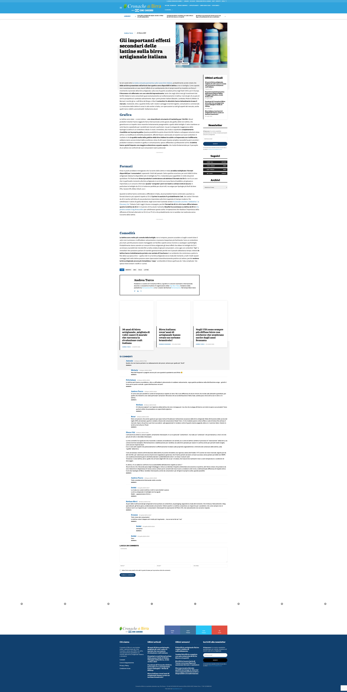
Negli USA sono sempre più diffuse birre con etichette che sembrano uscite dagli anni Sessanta (210, 335)
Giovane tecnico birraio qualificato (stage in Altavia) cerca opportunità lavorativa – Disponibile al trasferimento (187, 670)
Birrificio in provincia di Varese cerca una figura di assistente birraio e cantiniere (208, 16)
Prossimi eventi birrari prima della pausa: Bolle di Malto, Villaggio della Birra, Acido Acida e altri (214, 94)
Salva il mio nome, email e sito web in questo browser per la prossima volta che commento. (146, 570)
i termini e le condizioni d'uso (215, 149)
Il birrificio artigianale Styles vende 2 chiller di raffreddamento (150, 16)
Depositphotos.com (177, 688)
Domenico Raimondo (165, 344)
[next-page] (225, 16)
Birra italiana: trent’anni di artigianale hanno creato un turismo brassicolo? (214, 112)
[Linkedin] (138, 290)
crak (134, 270)
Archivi (215, 180)
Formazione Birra (148, 288)
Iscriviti (215, 144)
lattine (146, 270)
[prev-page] (135, 16)
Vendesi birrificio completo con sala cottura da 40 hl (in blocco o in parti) (180, 16)
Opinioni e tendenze (181, 64)
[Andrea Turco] (122, 33)
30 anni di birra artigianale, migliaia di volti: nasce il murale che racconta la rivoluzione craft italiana (215, 84)
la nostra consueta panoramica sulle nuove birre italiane (152, 83)
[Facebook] (134, 290)
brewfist (128, 270)
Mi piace (224, 162)
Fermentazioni (176, 288)
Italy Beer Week (175, 286)
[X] (141, 290)
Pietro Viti (130, 432)
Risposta (128, 365)
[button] (224, 1)
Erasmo (134, 515)
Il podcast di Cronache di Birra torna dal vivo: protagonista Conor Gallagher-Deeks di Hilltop (215, 103)
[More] (181, 76)
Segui (224, 165)
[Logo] (142, 8)
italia (140, 270)
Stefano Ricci (131, 501)
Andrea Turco (128, 33)
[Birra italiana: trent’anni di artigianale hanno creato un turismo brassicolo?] (173, 313)
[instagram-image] (21, 604)
